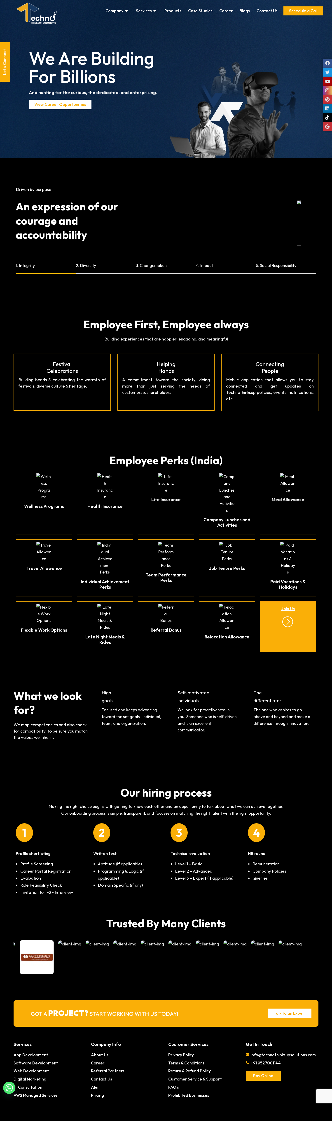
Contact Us (267, 10)
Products (172, 10)
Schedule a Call (303, 10)
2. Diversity (86, 265)
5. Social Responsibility (276, 265)
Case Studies (200, 10)
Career (226, 10)
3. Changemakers (152, 265)
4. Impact (204, 265)
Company (114, 10)
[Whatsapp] (9, 1088)
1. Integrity (25, 265)
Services (144, 10)
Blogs (245, 10)
